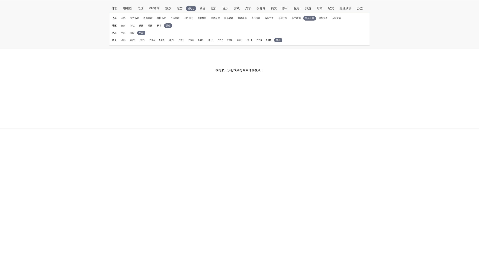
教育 (214, 8)
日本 (159, 25)
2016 (230, 40)
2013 (259, 40)
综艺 (180, 8)
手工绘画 (296, 18)
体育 (115, 8)
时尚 (320, 8)
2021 (181, 40)
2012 (268, 40)
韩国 (150, 25)
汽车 (248, 8)
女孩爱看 (336, 18)
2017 (220, 40)
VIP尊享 (154, 8)
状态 (114, 33)
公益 (360, 8)
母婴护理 (282, 18)
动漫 (202, 8)
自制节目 (269, 18)
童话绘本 (242, 18)
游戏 (237, 8)
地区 (114, 25)
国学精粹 (228, 18)
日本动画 (174, 18)
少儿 (191, 8)
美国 (141, 25)
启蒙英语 (201, 18)
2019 (200, 40)
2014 (249, 40)
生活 (297, 8)
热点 (168, 8)
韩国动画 (161, 18)
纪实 (331, 8)
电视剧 (127, 8)
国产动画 (134, 18)
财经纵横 (345, 8)
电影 (141, 8)
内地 (132, 25)
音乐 (225, 8)
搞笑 (274, 8)
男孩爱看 (323, 18)
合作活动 (255, 18)
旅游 (308, 8)
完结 (132, 33)
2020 (191, 40)
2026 (132, 40)
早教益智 (215, 18)
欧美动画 (148, 18)
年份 (114, 40)
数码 (285, 8)
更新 (141, 33)
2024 (152, 40)
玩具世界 (309, 18)
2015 (239, 40)
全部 (123, 18)
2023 (161, 40)
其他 (168, 25)
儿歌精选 (188, 18)
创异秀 (261, 8)
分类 (114, 18)
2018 (210, 40)
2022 (171, 40)
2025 (142, 40)
